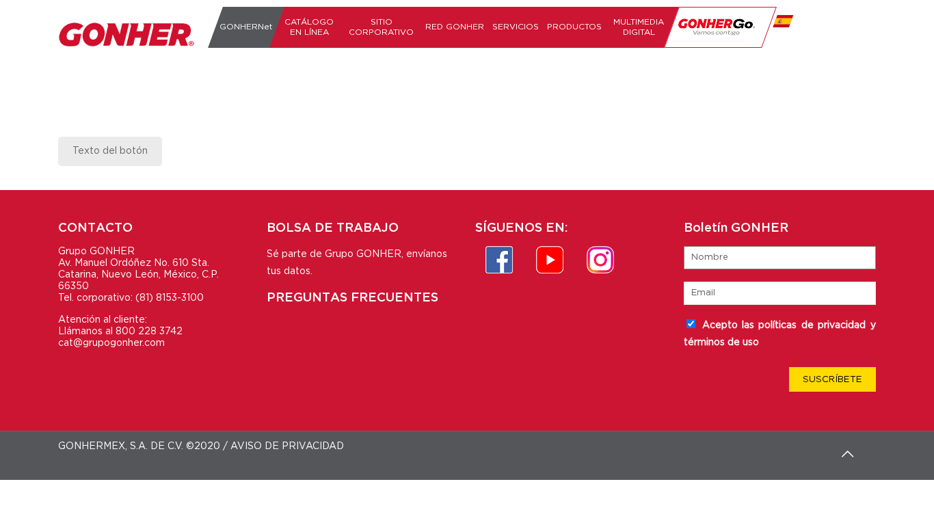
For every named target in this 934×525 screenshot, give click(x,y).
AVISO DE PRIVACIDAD (287, 446)
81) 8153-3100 (171, 298)
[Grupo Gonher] (126, 34)
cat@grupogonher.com (111, 343)
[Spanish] (781, 27)
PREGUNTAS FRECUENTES (352, 298)
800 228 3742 (149, 331)
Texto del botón (110, 151)
